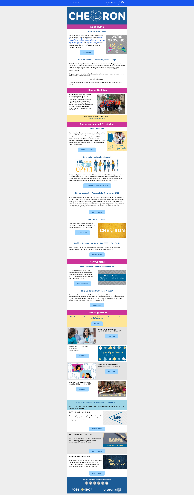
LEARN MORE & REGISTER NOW (97, 185)
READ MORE (87, 52)
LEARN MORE (97, 212)
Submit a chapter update (97, 118)
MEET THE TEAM (82, 283)
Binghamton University (76, 42)
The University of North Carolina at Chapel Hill (90, 40)
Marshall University (93, 42)
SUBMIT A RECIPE (87, 150)
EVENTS (97, 324)
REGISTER (111, 336)
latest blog (77, 44)
